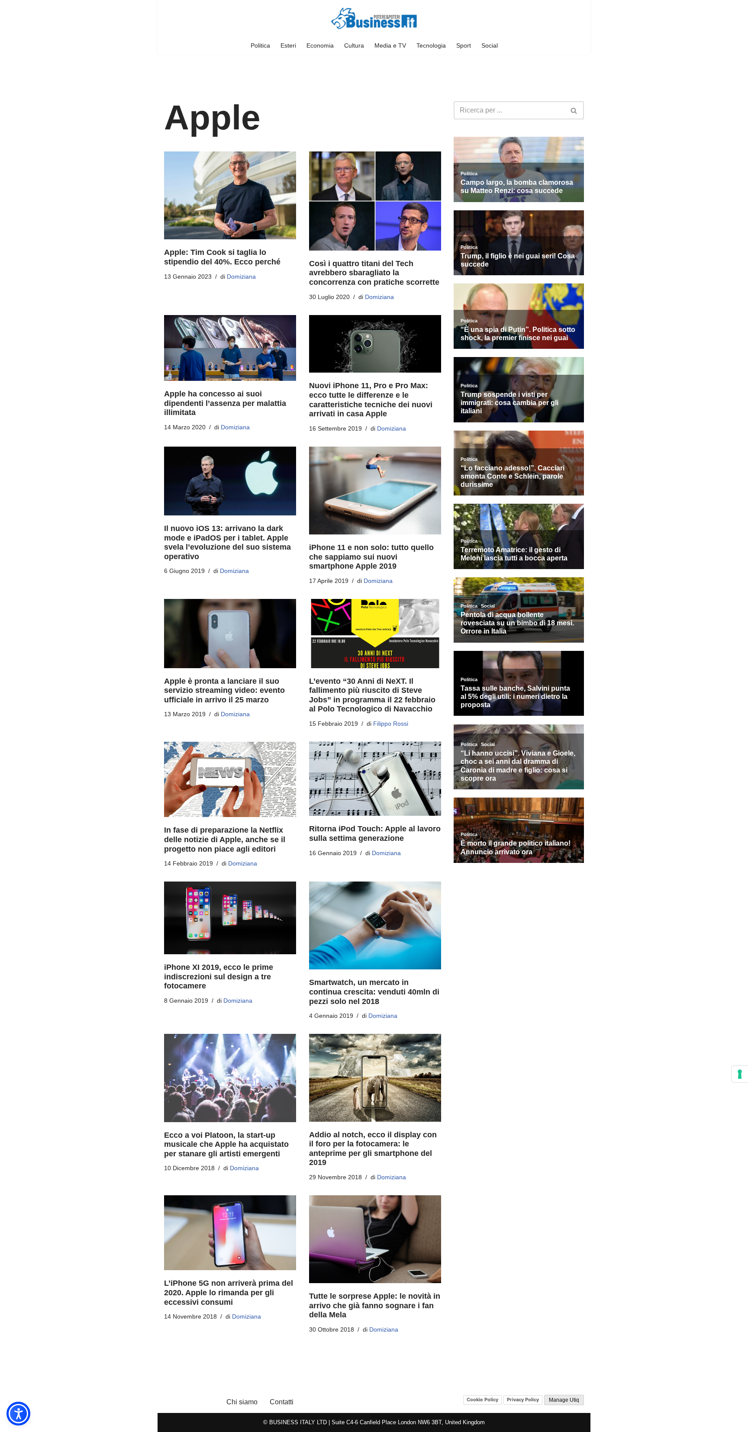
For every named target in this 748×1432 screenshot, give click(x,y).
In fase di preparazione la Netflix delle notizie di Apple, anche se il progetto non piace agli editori (224, 839)
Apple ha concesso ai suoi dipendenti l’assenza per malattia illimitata (225, 403)
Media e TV (390, 45)
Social (489, 45)
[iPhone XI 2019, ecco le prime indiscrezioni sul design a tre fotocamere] (230, 918)
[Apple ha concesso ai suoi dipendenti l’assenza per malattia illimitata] (230, 348)
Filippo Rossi (390, 723)
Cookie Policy (482, 1400)
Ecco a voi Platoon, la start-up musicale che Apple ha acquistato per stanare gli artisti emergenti (226, 1144)
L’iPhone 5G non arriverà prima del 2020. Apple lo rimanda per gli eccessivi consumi (228, 1292)
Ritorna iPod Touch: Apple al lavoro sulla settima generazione (375, 833)
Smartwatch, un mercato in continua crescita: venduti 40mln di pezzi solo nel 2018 (374, 991)
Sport (463, 45)
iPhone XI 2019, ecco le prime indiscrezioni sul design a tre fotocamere (218, 976)
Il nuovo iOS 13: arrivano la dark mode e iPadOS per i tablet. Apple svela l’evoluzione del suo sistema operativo (227, 542)
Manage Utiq (564, 1400)
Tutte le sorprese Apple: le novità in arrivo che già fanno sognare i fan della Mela (374, 1305)
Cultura (354, 45)
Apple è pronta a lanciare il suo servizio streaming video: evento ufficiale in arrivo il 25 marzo (224, 690)
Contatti (281, 1402)
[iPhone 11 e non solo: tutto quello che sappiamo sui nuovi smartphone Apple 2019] (375, 490)
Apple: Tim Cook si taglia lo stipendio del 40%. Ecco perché (222, 257)
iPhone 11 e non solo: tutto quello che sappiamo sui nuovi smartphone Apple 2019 (371, 556)
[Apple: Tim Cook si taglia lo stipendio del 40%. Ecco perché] (230, 195)
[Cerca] (574, 110)
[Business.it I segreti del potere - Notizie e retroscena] (374, 18)
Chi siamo (242, 1402)
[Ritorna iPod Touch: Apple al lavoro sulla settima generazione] (375, 779)
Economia (320, 45)
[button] (18, 1413)
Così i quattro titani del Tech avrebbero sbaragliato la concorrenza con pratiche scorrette (374, 272)
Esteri (288, 45)
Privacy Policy (523, 1400)
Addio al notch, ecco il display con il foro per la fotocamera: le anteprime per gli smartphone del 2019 (373, 1148)
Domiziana (241, 276)
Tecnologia (431, 45)
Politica (260, 45)
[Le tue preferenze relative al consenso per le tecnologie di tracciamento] (740, 1074)
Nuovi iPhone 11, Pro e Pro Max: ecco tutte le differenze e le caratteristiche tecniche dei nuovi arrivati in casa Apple (370, 399)
